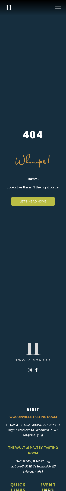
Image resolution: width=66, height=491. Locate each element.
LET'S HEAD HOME (33, 201)
